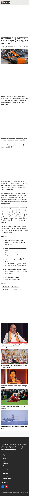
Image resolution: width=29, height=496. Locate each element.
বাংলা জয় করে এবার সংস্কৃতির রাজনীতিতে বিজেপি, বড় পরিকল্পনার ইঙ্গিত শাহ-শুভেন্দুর (14, 346)
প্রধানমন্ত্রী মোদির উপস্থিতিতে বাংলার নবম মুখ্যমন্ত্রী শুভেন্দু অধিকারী (14, 366)
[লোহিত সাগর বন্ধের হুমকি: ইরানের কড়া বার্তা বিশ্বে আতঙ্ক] (14, 418)
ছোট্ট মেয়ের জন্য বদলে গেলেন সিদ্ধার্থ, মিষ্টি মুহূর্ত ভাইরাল (14, 387)
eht (15, 494)
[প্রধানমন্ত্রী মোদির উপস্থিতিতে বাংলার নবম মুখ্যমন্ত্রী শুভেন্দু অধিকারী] (14, 356)
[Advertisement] (14, 21)
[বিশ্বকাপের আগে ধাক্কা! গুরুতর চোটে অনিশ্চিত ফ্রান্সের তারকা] (14, 397)
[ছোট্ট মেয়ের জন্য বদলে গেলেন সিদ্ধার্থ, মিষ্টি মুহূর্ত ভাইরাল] (14, 377)
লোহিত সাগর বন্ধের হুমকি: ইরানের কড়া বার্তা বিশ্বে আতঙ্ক (14, 428)
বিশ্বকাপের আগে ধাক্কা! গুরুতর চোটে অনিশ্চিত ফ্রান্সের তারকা (13, 407)
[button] (23, 2)
